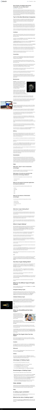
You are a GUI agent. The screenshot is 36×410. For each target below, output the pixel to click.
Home (28, 1)
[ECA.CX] (4, 1)
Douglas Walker (15, 8)
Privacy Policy (31, 1)
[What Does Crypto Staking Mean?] (7, 305)
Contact (34, 1)
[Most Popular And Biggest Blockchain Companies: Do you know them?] (7, 105)
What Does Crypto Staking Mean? (21, 209)
